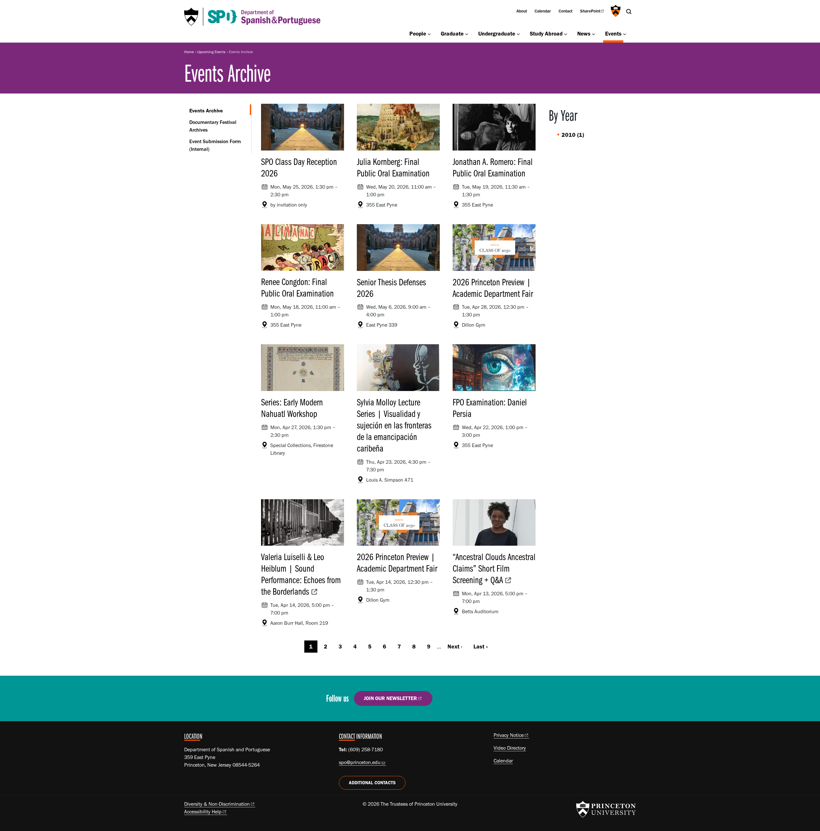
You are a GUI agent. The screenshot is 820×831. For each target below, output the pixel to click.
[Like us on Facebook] (448, 701)
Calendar (543, 10)
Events (614, 33)
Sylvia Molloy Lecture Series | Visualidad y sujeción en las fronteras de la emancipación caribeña (394, 425)
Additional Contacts (372, 783)
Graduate (452, 33)
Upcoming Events (211, 52)
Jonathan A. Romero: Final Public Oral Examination (493, 167)
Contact (565, 10)
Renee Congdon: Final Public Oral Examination (297, 287)
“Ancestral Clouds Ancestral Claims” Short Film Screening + (494, 568)
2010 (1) (573, 134)
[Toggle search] (628, 11)
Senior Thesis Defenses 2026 (391, 287)
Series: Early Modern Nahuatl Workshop (292, 408)
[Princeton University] (615, 11)
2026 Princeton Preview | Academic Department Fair (493, 287)
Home (189, 52)
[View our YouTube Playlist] (485, 701)
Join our (390, 698)
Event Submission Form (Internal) (215, 145)
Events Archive (220, 110)
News (583, 33)
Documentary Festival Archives (212, 126)
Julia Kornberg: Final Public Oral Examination (393, 167)
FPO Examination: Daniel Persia (490, 408)
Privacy (509, 735)
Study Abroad (546, 33)
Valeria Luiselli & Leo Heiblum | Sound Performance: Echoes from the (301, 573)
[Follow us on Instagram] (467, 701)
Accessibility (203, 812)
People (417, 33)
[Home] (252, 17)
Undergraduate (496, 33)
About (521, 10)
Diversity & (217, 804)
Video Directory (510, 748)
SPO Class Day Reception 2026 (299, 167)
